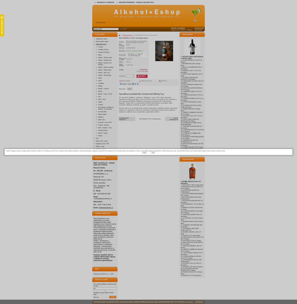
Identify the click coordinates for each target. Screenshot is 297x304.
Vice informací (188, 302)
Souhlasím (199, 302)
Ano (144, 152)
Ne (153, 152)
